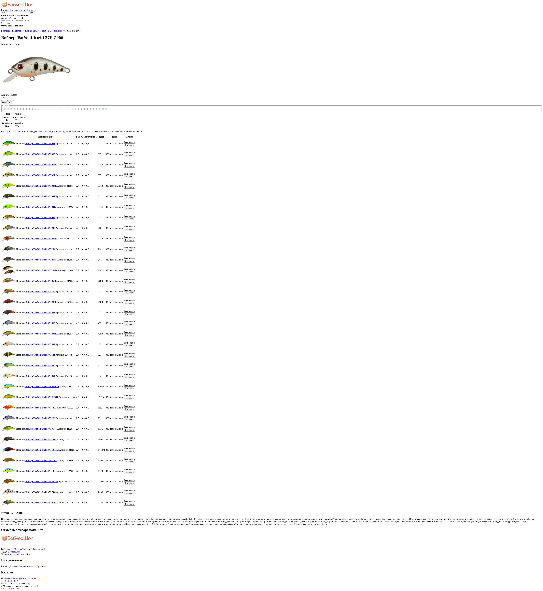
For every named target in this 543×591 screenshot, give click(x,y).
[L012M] (91, 109)
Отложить (6, 103)
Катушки (25, 578)
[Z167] (105, 109)
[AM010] (73, 109)
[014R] (10, 109)
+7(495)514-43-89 (9, 581)
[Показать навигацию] (2, 547)
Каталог (5, 10)
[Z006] (102, 109)
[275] (46, 109)
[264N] (37, 109)
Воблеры (37, 31)
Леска (33, 578)
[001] (4, 109)
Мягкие (28, 549)
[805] (67, 109)
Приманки (27, 31)
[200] (28, 109)
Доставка (13, 10)
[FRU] (79, 109)
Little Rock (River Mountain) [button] (15, 15)
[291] (52, 109)
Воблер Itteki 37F (58, 31)
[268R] (43, 109)
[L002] (88, 109)
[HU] (82, 109)
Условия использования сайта (15, 554)
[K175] (85, 109)
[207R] (31, 109)
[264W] (40, 109)
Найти (31, 13)
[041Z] (22, 109)
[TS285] (99, 109)
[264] (34, 109)
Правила (41, 566)
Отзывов (6, 44)
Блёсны (19, 549)
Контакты (31, 10)
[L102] (93, 109)
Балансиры (39, 549)
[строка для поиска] (14, 12)
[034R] (16, 109)
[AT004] (76, 109)
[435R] (58, 109)
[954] (70, 109)
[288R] (49, 109)
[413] (55, 109)
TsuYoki (45, 31)
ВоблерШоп (7, 31)
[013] (7, 109)
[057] (25, 109)
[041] (19, 109)
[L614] (96, 109)
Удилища (16, 578)
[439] (61, 109)
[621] (64, 109)
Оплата (22, 10)
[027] (13, 109)
